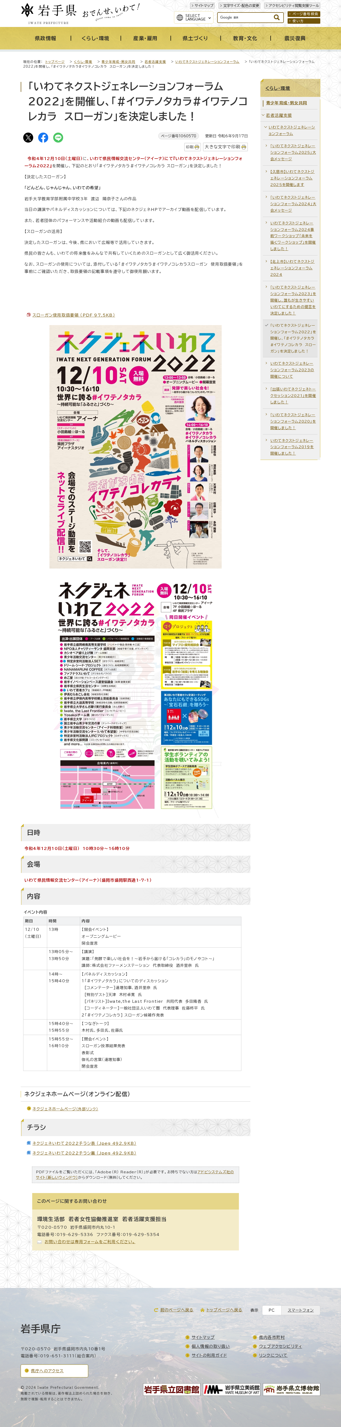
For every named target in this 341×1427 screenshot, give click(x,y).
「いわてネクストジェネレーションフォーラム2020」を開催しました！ (293, 421)
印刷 (189, 147)
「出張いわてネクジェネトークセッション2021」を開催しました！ (293, 395)
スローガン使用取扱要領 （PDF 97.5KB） (73, 315)
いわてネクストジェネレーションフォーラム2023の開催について (292, 370)
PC (272, 1310)
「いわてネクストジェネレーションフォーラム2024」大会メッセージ (293, 204)
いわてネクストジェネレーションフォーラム (207, 61)
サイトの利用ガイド (209, 1355)
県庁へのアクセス (47, 1371)
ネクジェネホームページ (65, 1109)
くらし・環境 (83, 61)
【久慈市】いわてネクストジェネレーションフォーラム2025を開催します (292, 178)
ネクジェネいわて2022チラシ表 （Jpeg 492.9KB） (84, 1143)
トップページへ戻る (224, 1310)
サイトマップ (204, 5)
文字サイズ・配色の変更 (241, 5)
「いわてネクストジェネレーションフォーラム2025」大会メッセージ (293, 152)
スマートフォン (301, 1310)
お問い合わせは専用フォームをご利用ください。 (90, 1242)
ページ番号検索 (305, 14)
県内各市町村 (272, 1337)
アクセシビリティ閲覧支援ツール (294, 5)
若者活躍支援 (155, 61)
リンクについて (273, 1355)
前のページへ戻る (177, 1310)
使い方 (298, 21)
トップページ (55, 61)
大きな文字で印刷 (222, 147)
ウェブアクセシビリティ (280, 1346)
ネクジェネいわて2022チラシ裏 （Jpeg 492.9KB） (84, 1153)
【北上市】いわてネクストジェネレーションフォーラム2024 (292, 268)
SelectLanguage (195, 17)
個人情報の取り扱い (211, 1346)
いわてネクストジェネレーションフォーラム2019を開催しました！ (292, 447)
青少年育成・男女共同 (118, 61)
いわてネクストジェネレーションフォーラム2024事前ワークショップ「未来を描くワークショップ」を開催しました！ (293, 236)
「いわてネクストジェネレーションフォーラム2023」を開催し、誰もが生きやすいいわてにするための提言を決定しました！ (293, 300)
